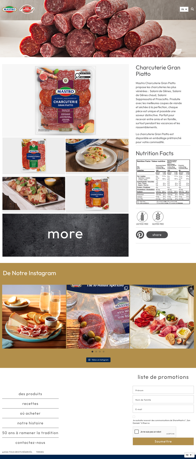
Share (157, 235)
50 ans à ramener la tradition (30, 432)
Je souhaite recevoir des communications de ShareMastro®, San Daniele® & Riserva (161, 421)
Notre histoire (30, 423)
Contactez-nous (30, 442)
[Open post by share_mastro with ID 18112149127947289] (34, 316)
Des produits (30, 393)
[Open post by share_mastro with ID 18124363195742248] (162, 316)
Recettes (30, 403)
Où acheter (30, 413)
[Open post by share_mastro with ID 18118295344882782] (98, 316)
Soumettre (163, 441)
